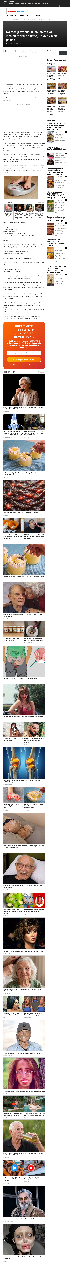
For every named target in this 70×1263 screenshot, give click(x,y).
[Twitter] (57, 6)
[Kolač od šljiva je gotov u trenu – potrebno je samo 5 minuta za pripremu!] (62, 69)
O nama (22, 3)
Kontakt (17, 3)
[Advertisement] (24, 70)
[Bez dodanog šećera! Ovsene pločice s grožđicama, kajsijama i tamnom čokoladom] (51, 100)
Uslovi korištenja (45, 3)
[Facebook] (54, 6)
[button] (64, 15)
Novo (49, 71)
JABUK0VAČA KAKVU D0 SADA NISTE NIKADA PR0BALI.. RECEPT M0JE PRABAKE (56, 243)
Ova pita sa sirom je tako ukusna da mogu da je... (51, 92)
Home (4, 19)
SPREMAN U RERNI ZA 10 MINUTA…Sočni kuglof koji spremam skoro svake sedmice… (56, 126)
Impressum (11, 3)
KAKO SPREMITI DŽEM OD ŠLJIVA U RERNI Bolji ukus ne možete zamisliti (56, 149)
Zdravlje (37, 15)
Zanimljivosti (30, 15)
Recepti (12, 15)
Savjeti (17, 15)
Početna (5, 3)
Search (49, 50)
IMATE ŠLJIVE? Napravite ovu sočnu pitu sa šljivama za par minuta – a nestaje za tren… (56, 269)
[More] (36, 51)
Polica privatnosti (29, 3)
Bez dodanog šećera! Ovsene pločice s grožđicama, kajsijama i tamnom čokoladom (51, 109)
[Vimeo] (59, 6)
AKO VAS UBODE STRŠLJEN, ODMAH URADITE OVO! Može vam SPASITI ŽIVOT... (51, 77)
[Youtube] (65, 6)
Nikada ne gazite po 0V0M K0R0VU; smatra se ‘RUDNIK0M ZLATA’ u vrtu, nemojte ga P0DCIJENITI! (57, 195)
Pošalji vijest (37, 3)
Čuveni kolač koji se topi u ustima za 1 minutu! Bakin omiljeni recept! (56, 219)
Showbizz (22, 15)
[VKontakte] (62, 6)
